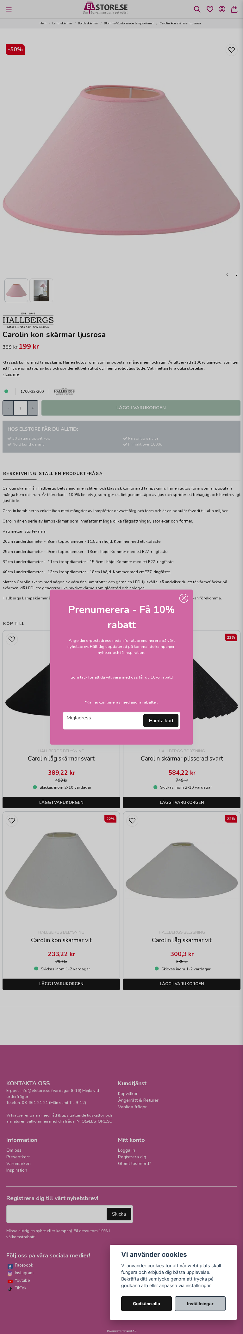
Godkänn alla (146, 1303)
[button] (184, 598)
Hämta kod (161, 720)
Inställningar (200, 1303)
